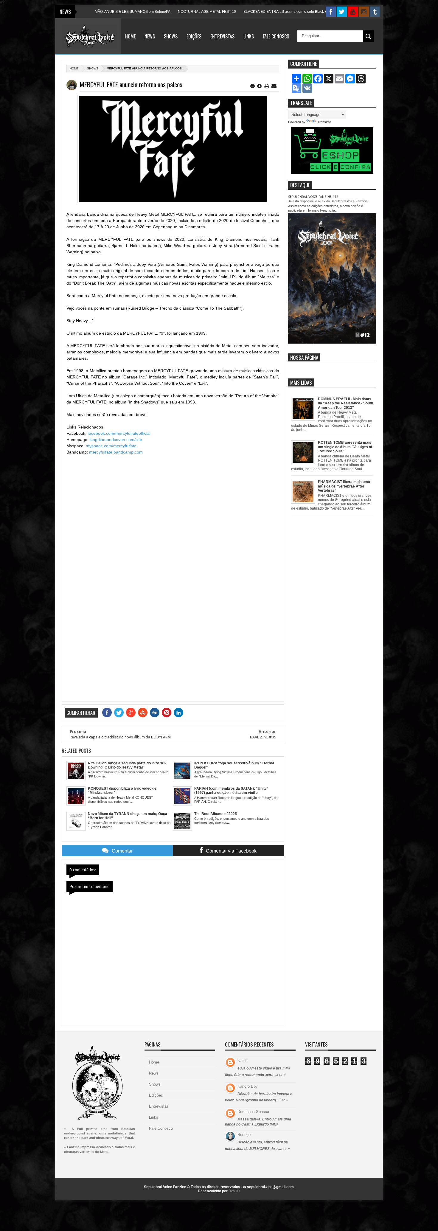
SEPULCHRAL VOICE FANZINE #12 (313, 197)
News (150, 36)
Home (130, 36)
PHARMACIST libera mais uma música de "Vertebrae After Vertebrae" (344, 486)
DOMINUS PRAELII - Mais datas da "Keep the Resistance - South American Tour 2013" (345, 403)
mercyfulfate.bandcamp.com (116, 452)
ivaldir (242, 1060)
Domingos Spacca (253, 1111)
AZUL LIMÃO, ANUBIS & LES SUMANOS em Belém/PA (96, 12)
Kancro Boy (247, 1086)
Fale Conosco (276, 36)
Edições (194, 36)
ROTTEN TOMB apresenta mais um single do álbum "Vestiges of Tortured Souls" (345, 446)
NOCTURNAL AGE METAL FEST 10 (178, 12)
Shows (171, 36)
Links (248, 36)
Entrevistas (222, 36)
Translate (324, 122)
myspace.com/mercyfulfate (111, 445)
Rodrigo (244, 1134)
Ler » (281, 1074)
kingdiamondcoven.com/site (116, 439)
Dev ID (234, 1191)
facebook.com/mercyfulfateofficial (119, 433)
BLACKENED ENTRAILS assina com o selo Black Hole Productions (269, 12)
